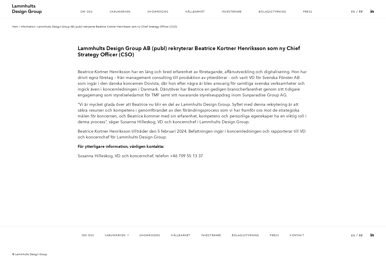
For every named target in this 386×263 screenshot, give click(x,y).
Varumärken (120, 11)
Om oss (86, 11)
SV (361, 11)
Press (307, 11)
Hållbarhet (195, 11)
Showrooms (157, 11)
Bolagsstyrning (272, 11)
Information (28, 26)
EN (353, 11)
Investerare (232, 11)
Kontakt (297, 235)
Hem (15, 26)
